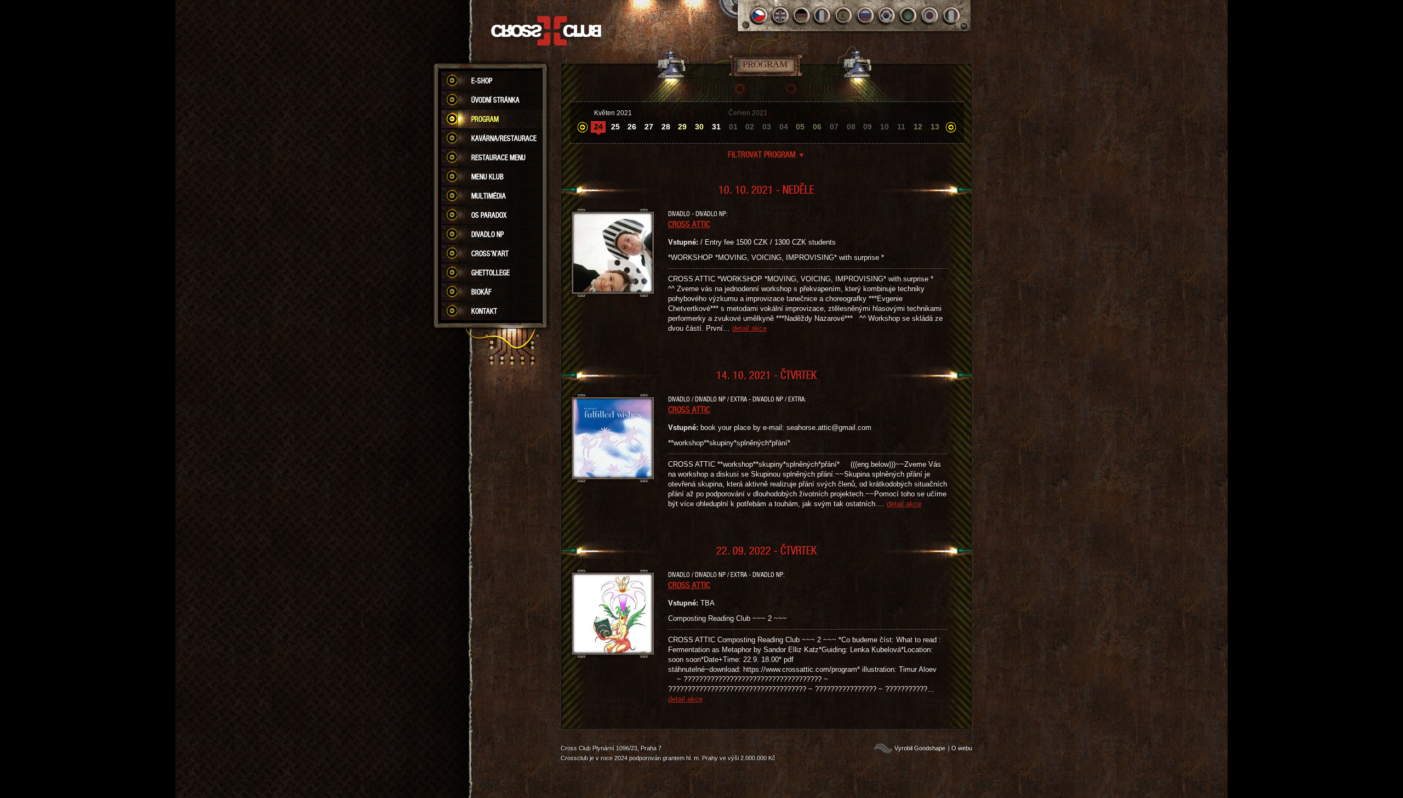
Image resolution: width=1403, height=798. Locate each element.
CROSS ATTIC (689, 224)
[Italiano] (951, 15)
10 (884, 126)
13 (935, 126)
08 (851, 126)
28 (665, 126)
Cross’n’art (490, 253)
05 (800, 126)
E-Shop (481, 80)
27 (649, 126)
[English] (780, 15)
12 (918, 126)
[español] (844, 15)
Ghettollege (490, 272)
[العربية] (908, 15)
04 (783, 126)
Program (485, 119)
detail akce (749, 328)
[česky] (758, 15)
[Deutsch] (801, 15)
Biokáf (481, 291)
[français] (823, 15)
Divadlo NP (487, 234)
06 (817, 126)
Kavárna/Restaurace (504, 138)
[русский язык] (865, 15)
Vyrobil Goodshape (919, 748)
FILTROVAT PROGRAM (766, 154)
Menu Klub (487, 176)
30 (699, 126)
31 (716, 126)
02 (749, 126)
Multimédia (488, 195)
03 (766, 126)
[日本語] (929, 15)
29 (682, 126)
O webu (961, 748)
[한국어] (887, 15)
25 (615, 126)
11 (901, 126)
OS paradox (488, 215)
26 (632, 126)
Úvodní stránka (495, 99)
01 (733, 126)
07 (834, 126)
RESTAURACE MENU (498, 157)
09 (867, 126)
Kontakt (484, 311)
